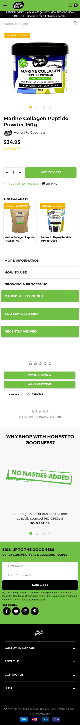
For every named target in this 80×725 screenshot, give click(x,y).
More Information (22, 260)
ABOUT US (12, 661)
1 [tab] (30, 107)
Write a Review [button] (39, 375)
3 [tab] (43, 107)
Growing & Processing (26, 284)
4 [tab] (49, 107)
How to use (16, 272)
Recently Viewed (21, 331)
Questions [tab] (35, 394)
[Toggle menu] (5, 5)
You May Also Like (21, 313)
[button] (20, 184)
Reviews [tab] (13, 394)
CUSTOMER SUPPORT (20, 648)
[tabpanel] (40, 68)
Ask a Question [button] (39, 384)
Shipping (51, 184)
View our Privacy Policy (33, 599)
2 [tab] (37, 107)
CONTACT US (14, 675)
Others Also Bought (24, 296)
